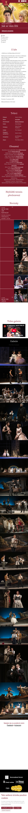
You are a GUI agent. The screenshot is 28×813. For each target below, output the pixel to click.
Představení (5, 39)
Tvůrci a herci (5, 37)
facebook (24, 1)
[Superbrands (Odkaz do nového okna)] (16, 788)
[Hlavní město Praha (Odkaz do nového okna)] (6, 777)
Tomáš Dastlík (21, 154)
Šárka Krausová (22, 150)
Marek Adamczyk (16, 151)
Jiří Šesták (20, 153)
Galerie (4, 42)
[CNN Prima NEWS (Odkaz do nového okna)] (20, 782)
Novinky (4, 40)
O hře (3, 35)
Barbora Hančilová (19, 121)
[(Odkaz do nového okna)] (7, 734)
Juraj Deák (17, 119)
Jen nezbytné (17, 808)
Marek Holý (19, 162)
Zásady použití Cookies (6, 804)
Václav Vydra (15, 159)
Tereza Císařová (19, 156)
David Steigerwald (19, 167)
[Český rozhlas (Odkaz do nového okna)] (9, 782)
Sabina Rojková (17, 173)
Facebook (10, 725)
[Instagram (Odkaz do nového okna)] (25, 1)
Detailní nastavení (6, 810)
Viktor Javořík (20, 157)
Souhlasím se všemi (7, 808)
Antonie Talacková (19, 175)
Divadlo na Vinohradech (6, 3)
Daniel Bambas (15, 161)
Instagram (18, 725)
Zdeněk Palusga (18, 170)
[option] (14, 330)
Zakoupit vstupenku (7, 31)
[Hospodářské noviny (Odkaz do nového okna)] (16, 777)
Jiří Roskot (19, 172)
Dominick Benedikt (15, 168)
